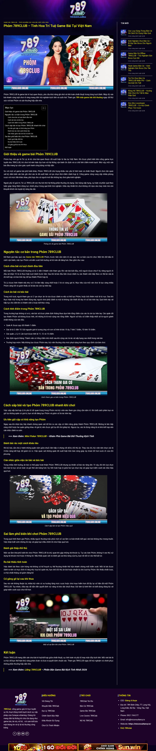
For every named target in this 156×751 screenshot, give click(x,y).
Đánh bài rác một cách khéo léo (19, 131)
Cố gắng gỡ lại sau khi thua (17, 144)
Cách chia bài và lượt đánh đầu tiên (20, 117)
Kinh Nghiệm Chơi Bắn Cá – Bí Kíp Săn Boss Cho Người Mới (139, 43)
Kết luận (8, 147)
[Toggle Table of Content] (42, 108)
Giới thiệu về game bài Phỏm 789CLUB (20, 112)
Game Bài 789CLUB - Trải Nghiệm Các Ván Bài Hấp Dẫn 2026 (26, 22)
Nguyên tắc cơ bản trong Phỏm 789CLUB (21, 115)
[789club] (78, 9)
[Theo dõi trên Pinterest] (19, 734)
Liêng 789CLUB (33, 669)
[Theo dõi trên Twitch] (27, 734)
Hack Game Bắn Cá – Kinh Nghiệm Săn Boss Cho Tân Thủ (139, 68)
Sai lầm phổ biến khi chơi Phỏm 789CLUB (21, 137)
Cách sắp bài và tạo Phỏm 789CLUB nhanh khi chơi (25, 126)
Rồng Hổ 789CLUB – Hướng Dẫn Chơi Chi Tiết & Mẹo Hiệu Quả (140, 92)
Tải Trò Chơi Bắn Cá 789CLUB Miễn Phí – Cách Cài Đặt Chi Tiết (139, 80)
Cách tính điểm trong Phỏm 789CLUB (20, 123)
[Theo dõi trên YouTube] (23, 734)
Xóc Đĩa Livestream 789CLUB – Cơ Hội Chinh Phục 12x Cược (138, 105)
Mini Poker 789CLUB (35, 436)
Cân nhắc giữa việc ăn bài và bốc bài (20, 134)
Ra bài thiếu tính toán (15, 142)
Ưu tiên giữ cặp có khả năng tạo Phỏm (21, 128)
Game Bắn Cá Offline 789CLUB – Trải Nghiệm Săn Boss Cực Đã (140, 55)
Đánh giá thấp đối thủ (15, 139)
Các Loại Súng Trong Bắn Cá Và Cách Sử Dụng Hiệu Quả (140, 32)
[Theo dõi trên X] (15, 734)
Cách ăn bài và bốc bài (16, 120)
